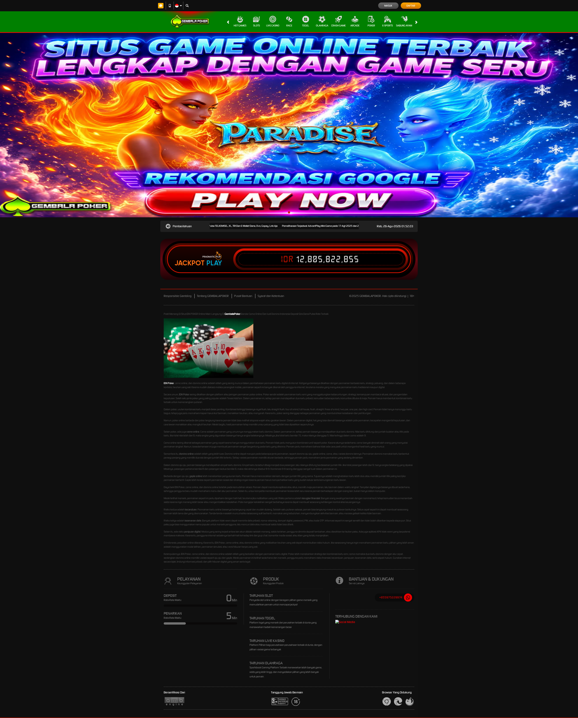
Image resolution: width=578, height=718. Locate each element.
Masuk (388, 5)
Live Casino (272, 25)
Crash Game (338, 25)
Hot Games (240, 25)
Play (214, 263)
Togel (305, 25)
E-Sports (387, 25)
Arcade (354, 25)
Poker (371, 25)
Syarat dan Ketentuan (271, 296)
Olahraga (322, 25)
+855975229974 (390, 597)
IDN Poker (169, 383)
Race (289, 25)
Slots (256, 25)
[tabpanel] (289, 125)
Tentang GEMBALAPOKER (213, 296)
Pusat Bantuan (243, 296)
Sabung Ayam (404, 25)
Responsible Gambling (177, 296)
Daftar (410, 5)
